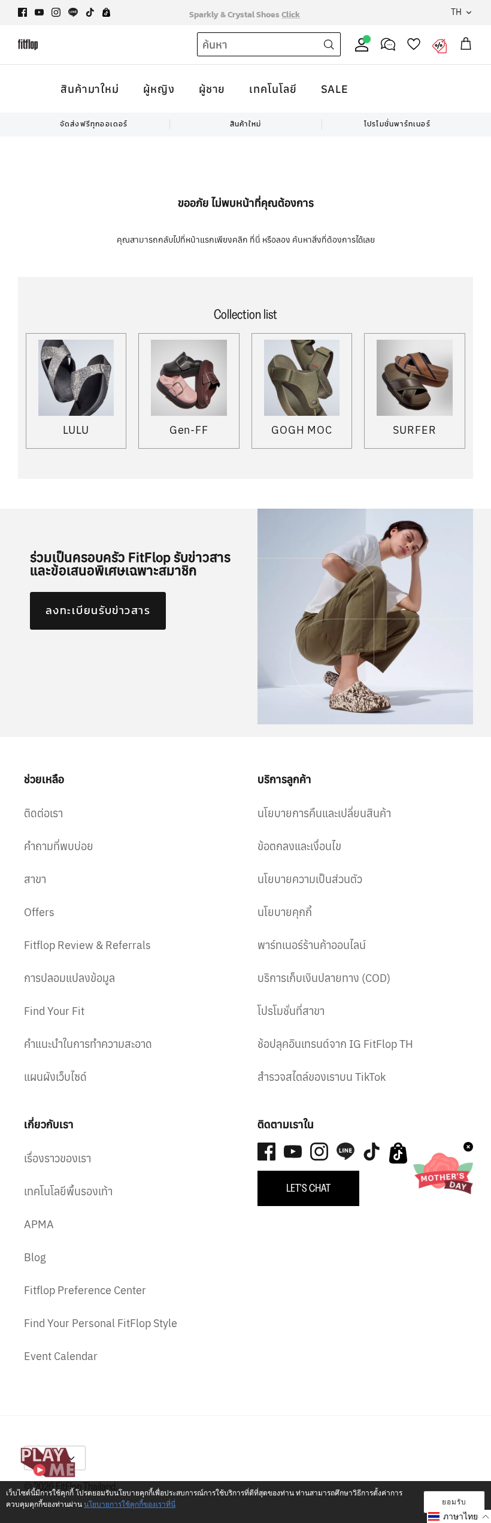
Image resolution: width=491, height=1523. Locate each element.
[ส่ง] (329, 44)
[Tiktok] (90, 12)
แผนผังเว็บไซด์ (55, 1077)
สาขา (35, 879)
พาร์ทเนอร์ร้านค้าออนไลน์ (311, 945)
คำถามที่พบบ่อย (58, 846)
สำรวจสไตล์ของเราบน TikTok (321, 1077)
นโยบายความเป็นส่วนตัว (309, 879)
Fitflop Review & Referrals (87, 945)
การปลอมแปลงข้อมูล (69, 978)
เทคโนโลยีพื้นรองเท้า (68, 1191)
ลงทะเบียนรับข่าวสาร (98, 610)
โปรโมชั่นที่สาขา (291, 1011)
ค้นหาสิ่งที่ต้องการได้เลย (333, 239)
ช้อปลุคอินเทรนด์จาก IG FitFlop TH (335, 1044)
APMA (39, 1224)
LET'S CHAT (308, 1188)
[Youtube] (39, 12)
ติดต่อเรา (43, 813)
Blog (35, 1257)
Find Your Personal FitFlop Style (100, 1323)
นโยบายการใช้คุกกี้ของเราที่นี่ (129, 1504)
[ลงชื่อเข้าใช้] (359, 44)
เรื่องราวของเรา (57, 1158)
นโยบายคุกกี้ (284, 912)
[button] (459, 1516)
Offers (39, 912)
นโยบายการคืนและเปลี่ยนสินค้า (324, 813)
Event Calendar (61, 1356)
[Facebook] (22, 12)
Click (290, 12)
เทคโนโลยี (272, 89)
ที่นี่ (256, 239)
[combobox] (247, 45)
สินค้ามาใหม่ (89, 89)
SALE (335, 89)
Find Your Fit (54, 1011)
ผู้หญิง (159, 89)
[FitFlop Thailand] (28, 45)
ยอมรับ (454, 1501)
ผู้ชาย (212, 89)
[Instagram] (55, 12)
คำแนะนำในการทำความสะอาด (88, 1044)
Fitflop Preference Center (85, 1290)
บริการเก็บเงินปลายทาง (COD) (323, 978)
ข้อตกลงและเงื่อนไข (299, 846)
